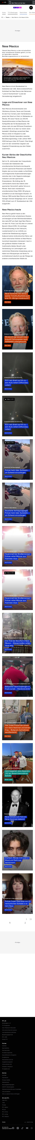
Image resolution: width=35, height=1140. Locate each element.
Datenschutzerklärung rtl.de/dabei (11, 1089)
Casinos (4, 1045)
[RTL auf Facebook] (13, 1128)
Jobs (3, 1102)
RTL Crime (5, 1112)
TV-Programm (6, 1025)
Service (4, 1073)
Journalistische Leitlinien (9, 1032)
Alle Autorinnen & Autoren (9, 1030)
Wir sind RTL (5, 1098)
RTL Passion (5, 1116)
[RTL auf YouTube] (27, 1128)
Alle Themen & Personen (9, 1027)
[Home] (17, 7)
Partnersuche (6, 1050)
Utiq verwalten (6, 1091)
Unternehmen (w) (7, 1064)
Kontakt (4, 1075)
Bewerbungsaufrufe (7, 1034)
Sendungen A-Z (6, 1023)
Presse (4, 1105)
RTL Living (5, 1114)
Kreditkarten (5, 1057)
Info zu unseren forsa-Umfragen (11, 1094)
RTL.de (4, 1021)
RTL (2, 17)
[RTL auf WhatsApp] (32, 1128)
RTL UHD (4, 1037)
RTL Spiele (5, 1107)
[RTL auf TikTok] (22, 1128)
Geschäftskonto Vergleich (9, 1055)
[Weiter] (26, 919)
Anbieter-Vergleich (7, 1066)
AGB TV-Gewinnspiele (8, 1087)
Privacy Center (6, 1080)
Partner (4, 1043)
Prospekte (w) (6, 1069)
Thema (8, 17)
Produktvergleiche (7, 1052)
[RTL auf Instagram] (18, 1128)
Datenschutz (5, 1082)
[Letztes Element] (31, 919)
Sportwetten (5, 1048)
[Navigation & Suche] (31, 7)
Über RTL (4, 1100)
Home (3, 1122)
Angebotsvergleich (7, 1062)
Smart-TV (4, 1039)
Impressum (5, 1077)
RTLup (4, 1109)
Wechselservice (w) (7, 1059)
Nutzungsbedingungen (8, 1084)
